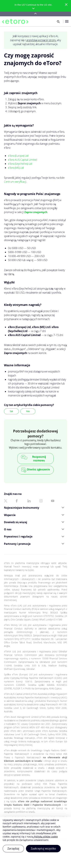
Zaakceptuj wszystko (43, 848)
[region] (35, 836)
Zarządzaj (13, 848)
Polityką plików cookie (45, 836)
